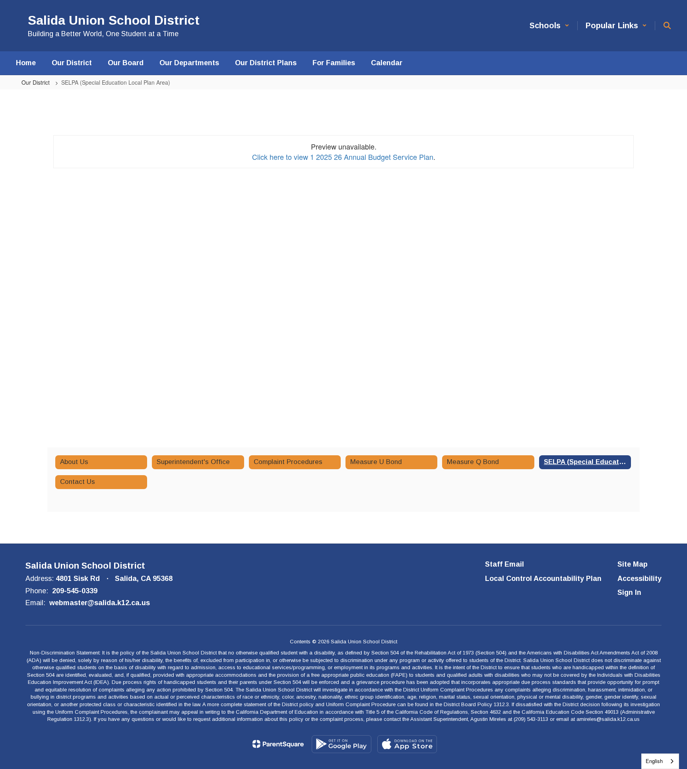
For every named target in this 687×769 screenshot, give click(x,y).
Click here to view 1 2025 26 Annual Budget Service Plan (342, 156)
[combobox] (660, 761)
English (654, 761)
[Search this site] (667, 25)
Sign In (629, 592)
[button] (549, 25)
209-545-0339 (74, 591)
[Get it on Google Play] (341, 744)
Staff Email (504, 564)
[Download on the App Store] (407, 744)
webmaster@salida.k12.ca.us (99, 603)
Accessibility (639, 579)
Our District (36, 82)
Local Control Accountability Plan (543, 579)
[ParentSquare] (278, 744)
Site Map (632, 564)
